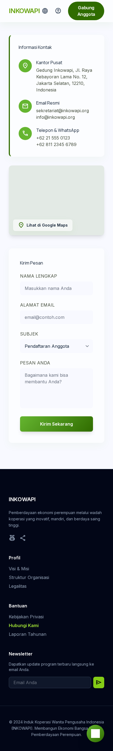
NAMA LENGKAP (38, 276)
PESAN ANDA (35, 363)
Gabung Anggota (86, 11)
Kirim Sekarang (56, 424)
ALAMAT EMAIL (37, 305)
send (98, 682)
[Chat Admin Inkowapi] (95, 733)
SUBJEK (29, 334)
